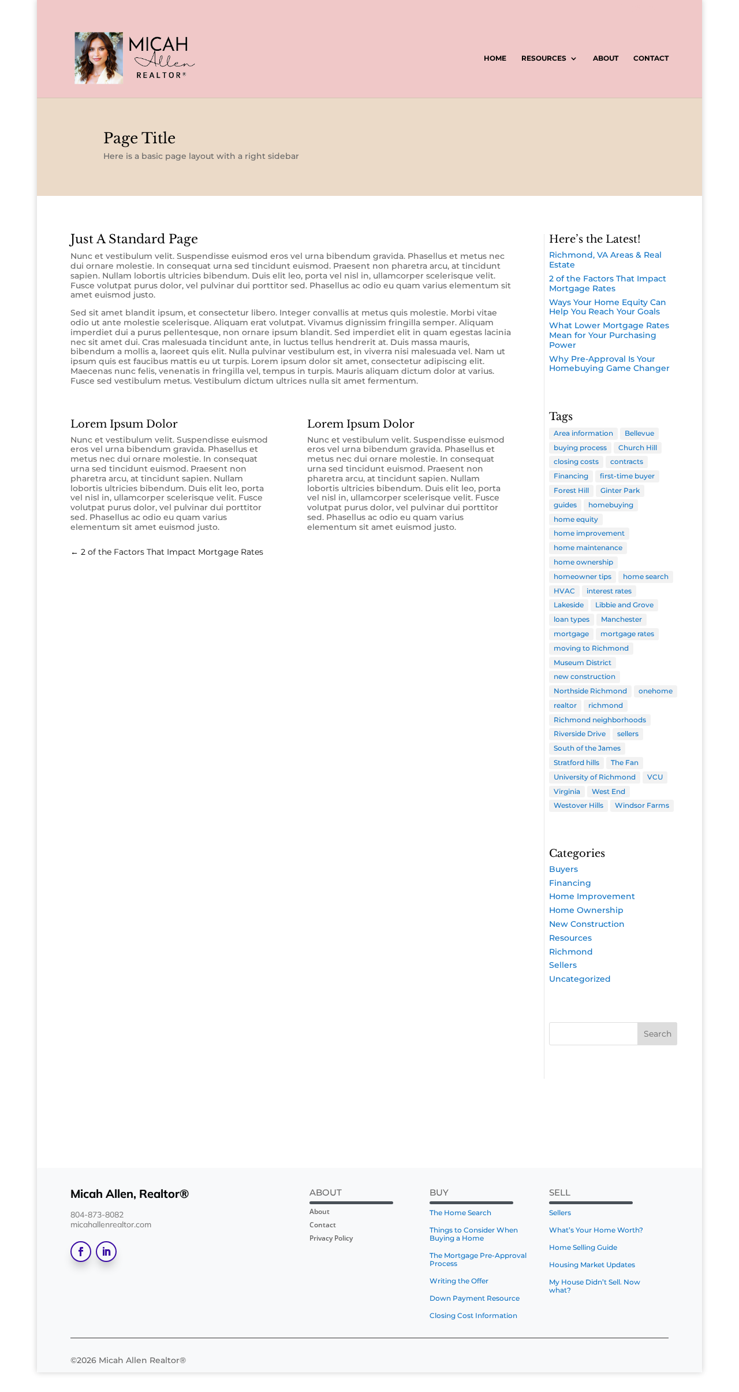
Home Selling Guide (583, 1247)
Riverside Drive (580, 733)
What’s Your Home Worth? (596, 1230)
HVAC (564, 591)
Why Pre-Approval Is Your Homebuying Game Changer (609, 364)
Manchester (621, 619)
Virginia (567, 791)
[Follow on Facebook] (80, 1251)
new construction (584, 676)
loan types (571, 619)
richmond (605, 705)
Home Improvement (592, 896)
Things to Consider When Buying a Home (474, 1234)
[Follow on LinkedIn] (106, 1251)
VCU (655, 777)
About (605, 58)
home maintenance (588, 547)
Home (495, 58)
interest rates (609, 591)
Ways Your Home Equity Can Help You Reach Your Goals (607, 307)
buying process (580, 447)
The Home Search (460, 1213)
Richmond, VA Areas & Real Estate (605, 260)
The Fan (625, 762)
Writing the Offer (459, 1281)
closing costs (576, 461)
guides (565, 504)
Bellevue (639, 433)
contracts (626, 461)
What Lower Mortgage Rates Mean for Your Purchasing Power (609, 335)
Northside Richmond (590, 690)
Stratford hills (576, 762)
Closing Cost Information (473, 1316)
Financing (571, 476)
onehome (656, 690)
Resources (543, 58)
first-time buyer (627, 476)
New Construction (587, 924)
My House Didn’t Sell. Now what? (594, 1286)
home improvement (589, 533)
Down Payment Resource (475, 1298)
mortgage (571, 633)
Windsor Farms (642, 805)
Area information (583, 433)
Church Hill (637, 447)
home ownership (583, 562)
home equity (576, 519)
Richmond (571, 951)
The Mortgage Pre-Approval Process (478, 1260)
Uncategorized (580, 979)
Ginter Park (620, 490)
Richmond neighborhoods (600, 719)
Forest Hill (571, 490)
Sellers (563, 965)
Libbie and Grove (624, 604)
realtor (565, 705)
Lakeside (569, 604)
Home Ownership (586, 910)
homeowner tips (582, 576)
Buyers (563, 869)
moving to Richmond (591, 648)
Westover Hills (578, 805)
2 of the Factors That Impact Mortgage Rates (607, 283)
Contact (651, 58)
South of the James (587, 748)
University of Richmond (595, 777)
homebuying (610, 504)
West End (608, 791)
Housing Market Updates (592, 1265)
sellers (628, 733)
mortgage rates (627, 633)
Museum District (582, 662)
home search (646, 576)
